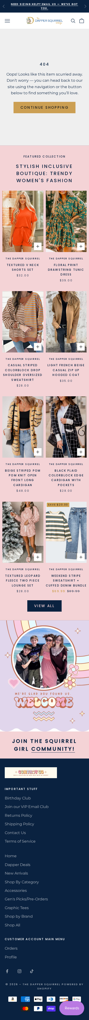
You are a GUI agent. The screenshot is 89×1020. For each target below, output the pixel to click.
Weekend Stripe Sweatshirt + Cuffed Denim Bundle (66, 580)
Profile (11, 957)
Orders (11, 948)
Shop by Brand (19, 916)
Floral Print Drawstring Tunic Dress (66, 270)
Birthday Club (18, 798)
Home (11, 856)
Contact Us (15, 832)
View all (44, 605)
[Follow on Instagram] (19, 971)
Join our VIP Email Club (27, 806)
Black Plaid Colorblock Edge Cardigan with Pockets (66, 478)
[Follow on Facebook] (7, 971)
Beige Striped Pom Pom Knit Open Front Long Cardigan (23, 478)
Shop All (12, 925)
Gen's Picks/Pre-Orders (26, 899)
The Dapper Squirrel (22, 258)
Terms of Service (20, 841)
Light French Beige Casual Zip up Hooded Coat (66, 370)
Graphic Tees (17, 908)
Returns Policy (18, 815)
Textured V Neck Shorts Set (23, 267)
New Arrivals (16, 873)
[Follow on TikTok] (31, 971)
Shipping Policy (19, 824)
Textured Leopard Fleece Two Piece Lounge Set (23, 580)
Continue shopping (44, 107)
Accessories (16, 890)
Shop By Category (22, 882)
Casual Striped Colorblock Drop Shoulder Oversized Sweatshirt (22, 372)
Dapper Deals (17, 864)
